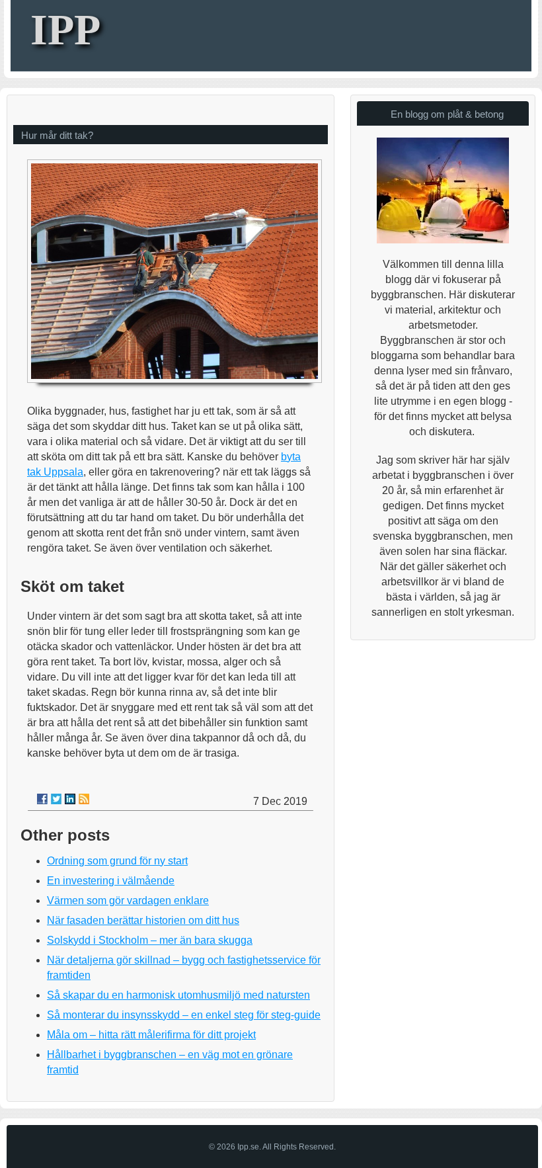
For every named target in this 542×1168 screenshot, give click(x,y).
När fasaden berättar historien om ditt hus (143, 920)
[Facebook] (42, 799)
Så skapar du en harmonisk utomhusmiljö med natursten (178, 995)
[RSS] (84, 799)
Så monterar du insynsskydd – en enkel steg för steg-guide (184, 1015)
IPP (65, 29)
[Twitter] (56, 799)
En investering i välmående (110, 880)
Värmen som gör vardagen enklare (128, 900)
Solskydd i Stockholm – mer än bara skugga (149, 940)
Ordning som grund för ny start (117, 860)
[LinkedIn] (70, 799)
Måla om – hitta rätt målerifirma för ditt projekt (151, 1034)
